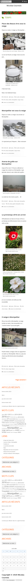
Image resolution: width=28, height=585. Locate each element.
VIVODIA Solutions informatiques (11, 453)
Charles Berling (22, 419)
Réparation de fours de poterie (10, 449)
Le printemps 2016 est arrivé (14, 215)
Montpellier (22, 97)
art (8, 419)
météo (10, 99)
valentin (8, 432)
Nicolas (12, 97)
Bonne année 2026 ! (6, 391)
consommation (18, 421)
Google (15, 424)
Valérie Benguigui (14, 432)
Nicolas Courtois (14, 5)
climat (7, 99)
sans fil (13, 430)
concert (11, 421)
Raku (4, 448)
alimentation (21, 417)
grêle (14, 203)
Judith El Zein (12, 425)
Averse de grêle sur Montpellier (10, 162)
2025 (14, 417)
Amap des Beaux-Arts (8, 440)
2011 (6, 414)
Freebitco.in (6, 444)
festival (21, 422)
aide (17, 417)
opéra (8, 430)
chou (3, 420)
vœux (19, 432)
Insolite (17, 97)
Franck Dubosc (10, 424)
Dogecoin (7, 422)
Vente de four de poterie (9, 451)
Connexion (19, 580)
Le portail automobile (8, 446)
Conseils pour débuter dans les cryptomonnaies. (13, 406)
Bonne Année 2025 (6, 402)
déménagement (13, 422)
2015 (20, 414)
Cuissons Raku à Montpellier (10, 442)
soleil (17, 430)
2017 (8, 417)
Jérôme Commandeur (19, 425)
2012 (10, 414)
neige (19, 99)
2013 (13, 414)
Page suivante (20, 380)
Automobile (12, 419)
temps (22, 99)
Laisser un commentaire (8, 102)
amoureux (4, 419)
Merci (3, 395)
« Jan (3, 570)
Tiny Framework (10, 580)
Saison (3, 203)
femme (18, 422)
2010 (3, 414)
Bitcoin (17, 419)
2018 (4, 99)
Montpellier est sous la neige (14, 110)
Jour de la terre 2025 (7, 399)
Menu (25, 1)
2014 (16, 414)
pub (11, 430)
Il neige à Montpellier (11, 317)
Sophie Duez (22, 430)
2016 (8, 203)
